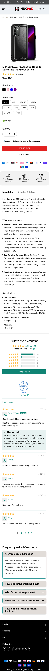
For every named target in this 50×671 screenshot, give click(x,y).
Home (5, 17)
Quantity (6, 129)
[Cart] (44, 9)
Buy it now (24, 154)
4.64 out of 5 (30, 346)
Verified (23, 395)
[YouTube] (29, 649)
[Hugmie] (24, 9)
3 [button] (25, 533)
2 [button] (21, 533)
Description (8, 192)
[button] (3, 9)
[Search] (40, 9)
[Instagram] (13, 649)
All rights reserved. (35, 669)
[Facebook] (4, 649)
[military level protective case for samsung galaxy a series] (22, 42)
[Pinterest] (17, 649)
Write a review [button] (24, 371)
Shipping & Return (26, 192)
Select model (8, 97)
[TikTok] (25, 649)
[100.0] (23, 386)
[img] (8, 409)
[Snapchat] (21, 649)
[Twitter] (9, 649)
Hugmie (24, 669)
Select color (7, 85)
